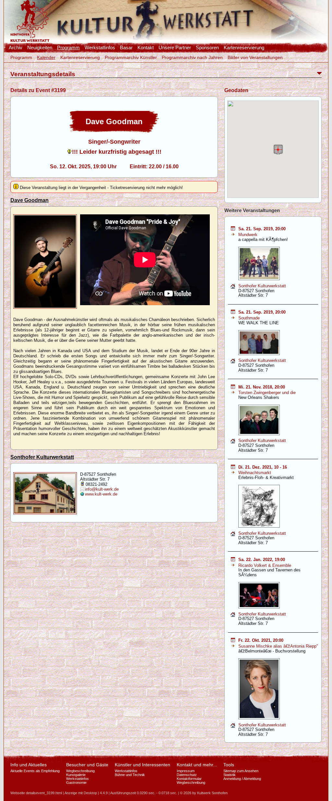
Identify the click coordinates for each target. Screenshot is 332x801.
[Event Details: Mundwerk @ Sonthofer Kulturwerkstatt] (233, 229)
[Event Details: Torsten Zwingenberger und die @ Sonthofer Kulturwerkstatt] (233, 387)
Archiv (15, 47)
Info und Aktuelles (28, 764)
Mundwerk (247, 234)
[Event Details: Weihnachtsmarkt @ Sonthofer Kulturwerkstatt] (233, 467)
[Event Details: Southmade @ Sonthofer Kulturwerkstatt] (233, 312)
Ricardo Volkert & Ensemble (264, 565)
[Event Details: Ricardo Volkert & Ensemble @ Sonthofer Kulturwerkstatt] (233, 559)
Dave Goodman (29, 200)
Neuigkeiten (39, 47)
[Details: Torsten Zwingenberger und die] (232, 392)
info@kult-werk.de (102, 489)
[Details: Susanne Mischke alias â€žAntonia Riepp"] (232, 646)
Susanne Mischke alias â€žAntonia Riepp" (278, 646)
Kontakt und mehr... (197, 764)
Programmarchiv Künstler (131, 57)
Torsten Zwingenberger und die (267, 392)
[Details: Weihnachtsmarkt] (232, 472)
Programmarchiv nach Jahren (192, 57)
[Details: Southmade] (232, 318)
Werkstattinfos (100, 47)
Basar (126, 47)
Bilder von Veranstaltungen (255, 57)
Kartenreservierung (244, 47)
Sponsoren (207, 47)
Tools (228, 764)
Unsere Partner (175, 47)
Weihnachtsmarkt (254, 472)
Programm (68, 47)
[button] (278, 149)
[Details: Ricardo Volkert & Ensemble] (232, 565)
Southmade (249, 318)
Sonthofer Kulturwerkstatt (42, 457)
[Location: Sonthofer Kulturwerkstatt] (232, 287)
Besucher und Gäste (87, 764)
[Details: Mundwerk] (232, 234)
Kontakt (145, 47)
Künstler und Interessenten (142, 764)
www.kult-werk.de (101, 494)
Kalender (46, 57)
